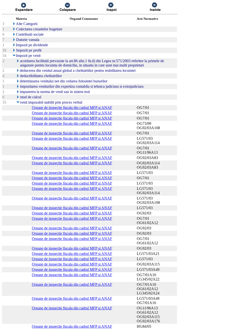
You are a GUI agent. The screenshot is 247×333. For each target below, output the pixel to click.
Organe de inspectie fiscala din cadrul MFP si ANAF (72, 108)
